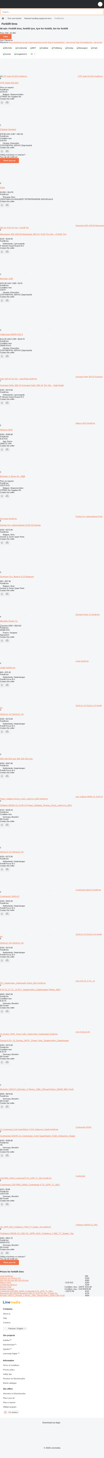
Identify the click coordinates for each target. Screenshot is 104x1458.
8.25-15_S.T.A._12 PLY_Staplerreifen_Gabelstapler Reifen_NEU (30, 989)
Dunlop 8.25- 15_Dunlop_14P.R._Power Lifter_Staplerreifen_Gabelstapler (34, 1040)
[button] (100, 4)
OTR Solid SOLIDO (9, 83)
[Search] (100, 11)
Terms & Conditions (11, 1365)
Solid (2, 187)
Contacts (7, 1322)
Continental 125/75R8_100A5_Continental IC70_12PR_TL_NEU (30, 1185)
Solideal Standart (8, 129)
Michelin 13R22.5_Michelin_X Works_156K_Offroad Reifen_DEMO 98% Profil (37, 1089)
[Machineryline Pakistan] (17, 4)
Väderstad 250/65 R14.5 (11, 334)
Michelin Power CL (9, 621)
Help (5, 1318)
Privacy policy (9, 1370)
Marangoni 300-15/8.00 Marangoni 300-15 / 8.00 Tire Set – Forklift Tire (33, 234)
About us (6, 1314)
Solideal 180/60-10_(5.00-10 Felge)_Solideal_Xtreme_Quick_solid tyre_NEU (36, 805)
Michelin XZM (6, 279)
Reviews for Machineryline (14, 1378)
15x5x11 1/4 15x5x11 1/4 (11, 714)
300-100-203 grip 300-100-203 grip (16, 759)
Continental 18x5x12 (9, 896)
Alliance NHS (6, 430)
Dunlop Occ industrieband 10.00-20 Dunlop (20, 525)
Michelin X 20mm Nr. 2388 (12, 476)
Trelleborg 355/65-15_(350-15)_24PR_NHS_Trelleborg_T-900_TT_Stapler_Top (36, 1233)
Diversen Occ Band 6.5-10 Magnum (17, 576)
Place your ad (9, 161)
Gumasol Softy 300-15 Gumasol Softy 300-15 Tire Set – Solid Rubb (32, 385)
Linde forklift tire (7, 668)
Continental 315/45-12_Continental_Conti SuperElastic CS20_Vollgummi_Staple (37, 1136)
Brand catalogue (9, 1383)
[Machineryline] (3, 18)
